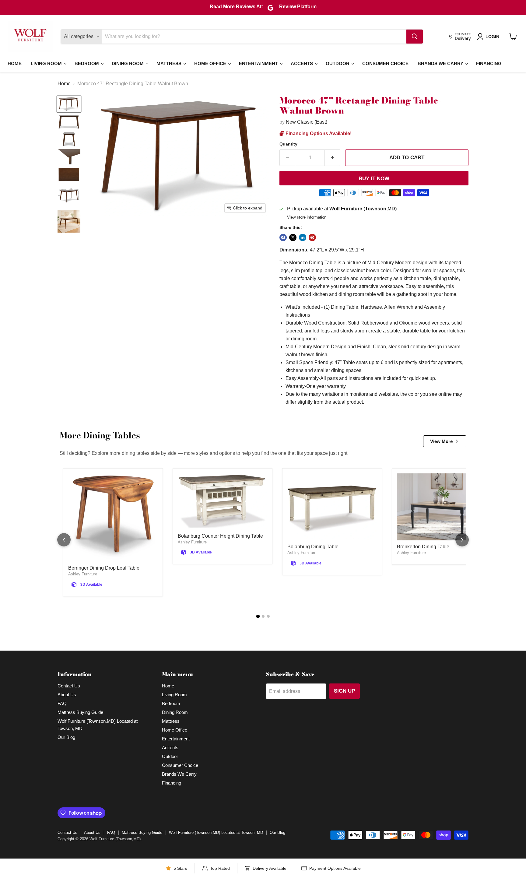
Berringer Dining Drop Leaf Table (103, 568)
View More (441, 441)
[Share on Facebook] (283, 237)
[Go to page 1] (258, 616)
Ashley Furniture (82, 574)
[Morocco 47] (69, 104)
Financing (489, 63)
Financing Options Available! (318, 133)
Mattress (169, 63)
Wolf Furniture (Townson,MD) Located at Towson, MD (216, 832)
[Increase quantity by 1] (332, 157)
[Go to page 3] (268, 616)
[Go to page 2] (263, 616)
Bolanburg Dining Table (312, 546)
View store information (306, 217)
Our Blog (66, 737)
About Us (67, 694)
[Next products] (462, 539)
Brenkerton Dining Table (423, 546)
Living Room (47, 63)
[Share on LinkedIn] (302, 237)
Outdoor (338, 63)
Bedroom (87, 63)
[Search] (414, 37)
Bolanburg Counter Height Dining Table (220, 536)
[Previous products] (64, 539)
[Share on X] (292, 237)
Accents (302, 63)
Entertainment (259, 63)
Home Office (210, 63)
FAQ (62, 703)
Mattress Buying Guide (80, 712)
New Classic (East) (306, 122)
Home (15, 63)
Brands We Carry (441, 63)
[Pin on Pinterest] (312, 237)
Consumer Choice (385, 63)
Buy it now (374, 178)
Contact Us (69, 685)
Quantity (288, 144)
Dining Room (128, 63)
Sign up (344, 691)
